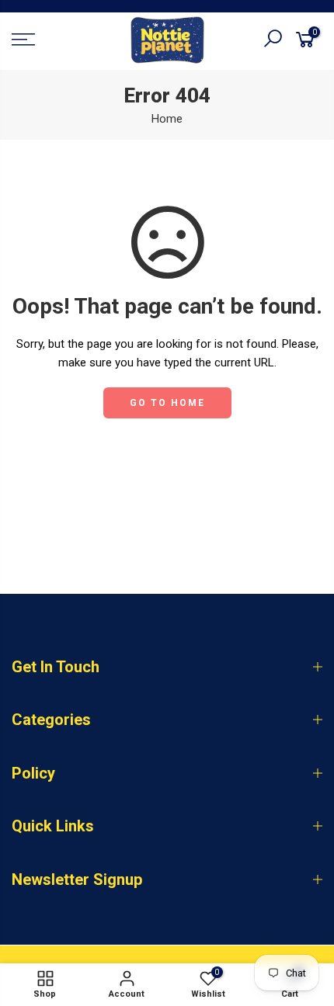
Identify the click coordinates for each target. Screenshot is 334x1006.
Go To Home (167, 402)
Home (167, 119)
